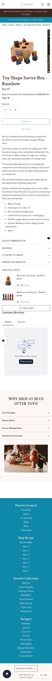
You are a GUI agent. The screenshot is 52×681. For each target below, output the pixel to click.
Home (4, 25)
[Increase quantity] (15, 110)
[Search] (42, 4)
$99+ (41, 20)
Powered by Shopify (26, 677)
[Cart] (48, 4)
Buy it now (26, 129)
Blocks (18, 25)
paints (41, 215)
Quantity (6, 104)
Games (11, 25)
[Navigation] (3, 4)
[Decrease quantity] (5, 110)
